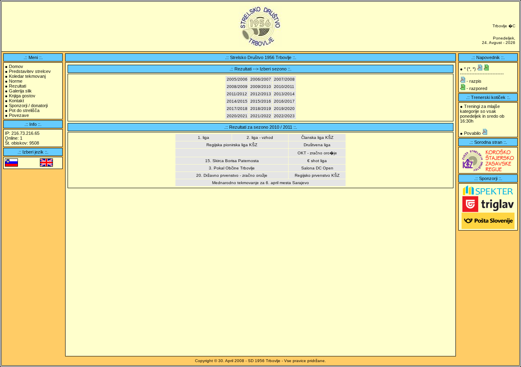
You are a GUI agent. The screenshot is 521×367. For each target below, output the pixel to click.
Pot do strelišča (24, 110)
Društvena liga (317, 145)
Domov (16, 66)
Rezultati (17, 86)
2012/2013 (260, 94)
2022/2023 (284, 116)
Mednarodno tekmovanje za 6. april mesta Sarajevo (260, 182)
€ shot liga (317, 160)
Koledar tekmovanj (27, 76)
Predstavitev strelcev (30, 71)
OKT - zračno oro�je (317, 153)
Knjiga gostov (22, 95)
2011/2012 (237, 94)
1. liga (203, 137)
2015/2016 (260, 101)
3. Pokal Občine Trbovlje (232, 168)
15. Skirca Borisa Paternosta (232, 160)
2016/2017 (284, 101)
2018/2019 (260, 108)
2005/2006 (237, 79)
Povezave (19, 115)
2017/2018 (237, 108)
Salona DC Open (317, 168)
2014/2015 (237, 101)
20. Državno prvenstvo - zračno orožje (231, 175)
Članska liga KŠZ (317, 137)
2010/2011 (284, 86)
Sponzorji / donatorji (28, 105)
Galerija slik (20, 90)
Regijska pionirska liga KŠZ (231, 145)
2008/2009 (237, 86)
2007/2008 (284, 79)
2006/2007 (260, 79)
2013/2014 (284, 94)
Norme (15, 81)
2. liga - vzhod (260, 137)
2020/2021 (237, 116)
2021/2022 (260, 116)
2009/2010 (260, 86)
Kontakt (16, 100)
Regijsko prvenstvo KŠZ (317, 175)
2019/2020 (284, 108)
